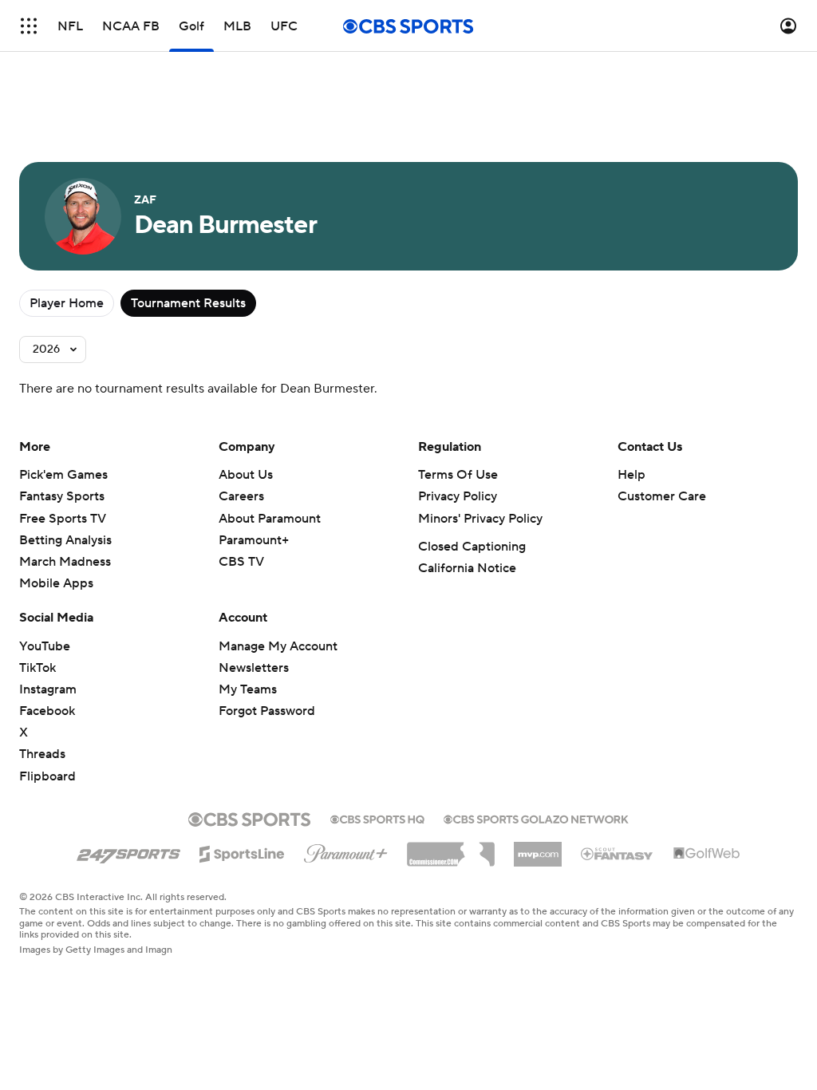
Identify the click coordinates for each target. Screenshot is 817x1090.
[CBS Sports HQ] (377, 818)
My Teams (248, 689)
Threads (42, 754)
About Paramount (270, 519)
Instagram (48, 689)
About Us (246, 475)
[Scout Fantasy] (617, 853)
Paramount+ (254, 540)
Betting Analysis (65, 540)
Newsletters (254, 668)
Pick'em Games (63, 475)
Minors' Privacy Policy (480, 519)
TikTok (37, 668)
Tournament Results (188, 303)
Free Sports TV (62, 519)
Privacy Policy (457, 496)
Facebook (47, 711)
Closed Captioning (472, 547)
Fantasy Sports (62, 496)
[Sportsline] (242, 851)
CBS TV (241, 562)
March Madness (65, 562)
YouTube (44, 646)
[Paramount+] (346, 851)
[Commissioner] (451, 848)
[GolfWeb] (706, 854)
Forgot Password (267, 711)
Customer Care (662, 496)
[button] (29, 26)
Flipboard (47, 776)
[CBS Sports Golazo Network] (536, 818)
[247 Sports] (128, 851)
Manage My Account (278, 646)
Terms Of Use (458, 475)
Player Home (67, 303)
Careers (241, 496)
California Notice (467, 568)
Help (631, 475)
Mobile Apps (56, 583)
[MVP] (538, 848)
